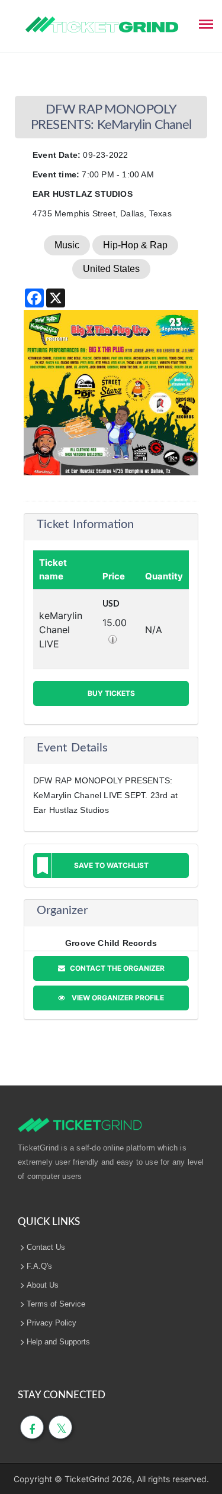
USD (111, 604)
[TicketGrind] (102, 25)
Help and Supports (58, 1341)
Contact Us (46, 1247)
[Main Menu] (206, 23)
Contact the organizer (116, 968)
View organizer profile (116, 997)
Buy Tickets (111, 693)
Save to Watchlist (111, 865)
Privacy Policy (51, 1322)
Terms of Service (56, 1303)
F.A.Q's (39, 1266)
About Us (43, 1285)
